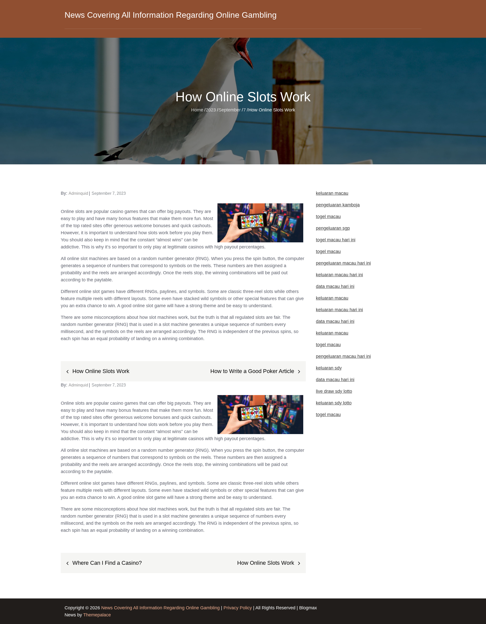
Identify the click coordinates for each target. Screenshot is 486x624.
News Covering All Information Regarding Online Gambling (171, 14)
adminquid (78, 193)
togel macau (328, 414)
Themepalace (97, 614)
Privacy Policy (238, 607)
